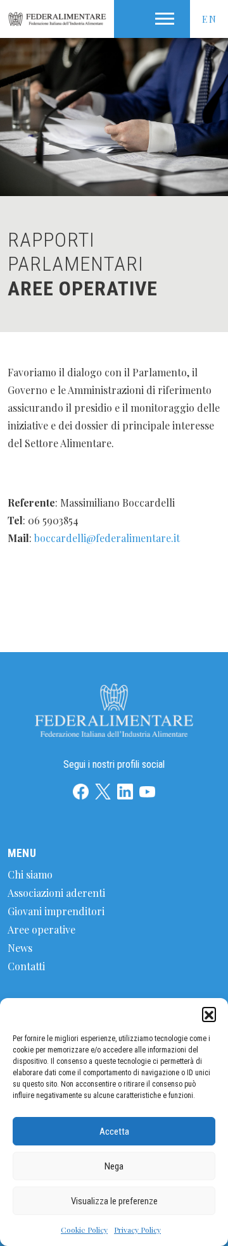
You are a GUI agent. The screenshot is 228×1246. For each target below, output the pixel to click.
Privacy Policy (137, 1229)
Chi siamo (30, 874)
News (20, 947)
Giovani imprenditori (56, 911)
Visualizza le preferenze (114, 1201)
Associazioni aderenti (56, 892)
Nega (114, 1166)
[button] (209, 1014)
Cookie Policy (84, 1229)
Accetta (114, 1131)
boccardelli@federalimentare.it (107, 538)
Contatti (26, 966)
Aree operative (41, 929)
